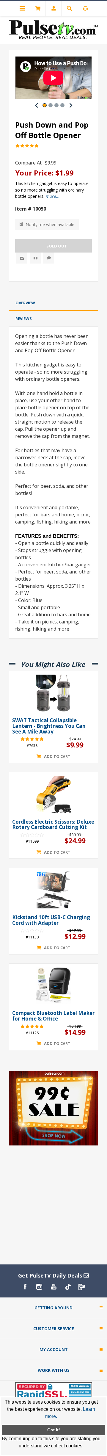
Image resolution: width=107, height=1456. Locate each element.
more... (52, 196)
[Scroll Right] (71, 105)
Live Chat (48, 258)
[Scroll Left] (36, 105)
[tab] (53, 303)
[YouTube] (53, 1287)
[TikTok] (68, 1287)
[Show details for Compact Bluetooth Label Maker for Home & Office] (53, 985)
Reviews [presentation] (23, 318)
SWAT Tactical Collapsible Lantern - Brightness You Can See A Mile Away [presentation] (49, 726)
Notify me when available (50, 224)
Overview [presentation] (25, 302)
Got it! (53, 1429)
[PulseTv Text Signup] (82, 1287)
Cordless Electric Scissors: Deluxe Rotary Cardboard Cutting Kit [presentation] (53, 824)
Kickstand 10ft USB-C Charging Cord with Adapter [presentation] (51, 920)
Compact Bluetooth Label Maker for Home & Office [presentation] (53, 1015)
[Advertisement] (53, 289)
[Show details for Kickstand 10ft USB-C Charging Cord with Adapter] (53, 890)
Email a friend (21, 258)
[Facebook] (25, 1287)
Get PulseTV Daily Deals (51, 1275)
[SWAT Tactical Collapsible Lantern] (53, 693)
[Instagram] (39, 1287)
